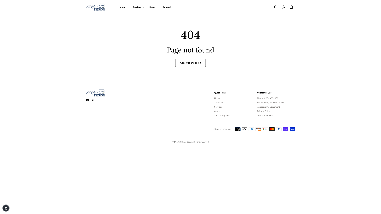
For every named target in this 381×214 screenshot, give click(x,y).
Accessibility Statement (268, 107)
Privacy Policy (263, 111)
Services (218, 107)
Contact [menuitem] (167, 7)
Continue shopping (190, 62)
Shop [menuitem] (152, 7)
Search (217, 111)
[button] (6, 208)
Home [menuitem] (122, 7)
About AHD (219, 102)
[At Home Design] (97, 93)
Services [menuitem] (137, 7)
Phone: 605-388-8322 (268, 98)
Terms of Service (265, 115)
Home (217, 98)
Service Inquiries (222, 115)
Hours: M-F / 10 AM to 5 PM (270, 102)
